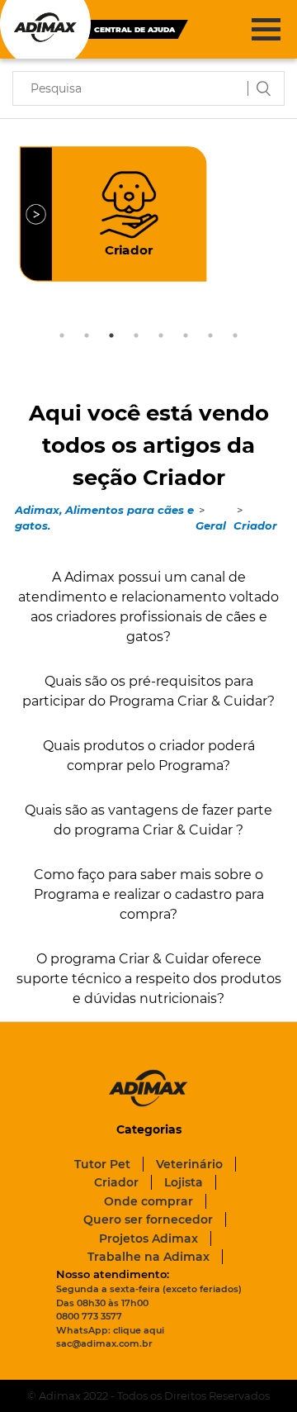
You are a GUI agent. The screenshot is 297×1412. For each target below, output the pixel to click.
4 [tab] (136, 335)
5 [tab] (161, 335)
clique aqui (138, 1330)
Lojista (183, 1182)
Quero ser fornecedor (148, 1219)
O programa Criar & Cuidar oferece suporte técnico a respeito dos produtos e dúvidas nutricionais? (148, 978)
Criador (255, 525)
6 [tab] (185, 335)
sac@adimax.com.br (104, 1343)
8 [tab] (235, 335)
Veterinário (189, 1164)
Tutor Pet (102, 1164)
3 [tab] (111, 335)
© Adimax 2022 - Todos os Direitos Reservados (148, 1395)
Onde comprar (148, 1201)
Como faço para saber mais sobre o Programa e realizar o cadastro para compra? (149, 894)
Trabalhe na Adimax (148, 1256)
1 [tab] (62, 335)
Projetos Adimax (148, 1238)
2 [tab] (86, 335)
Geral (211, 525)
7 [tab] (210, 335)
